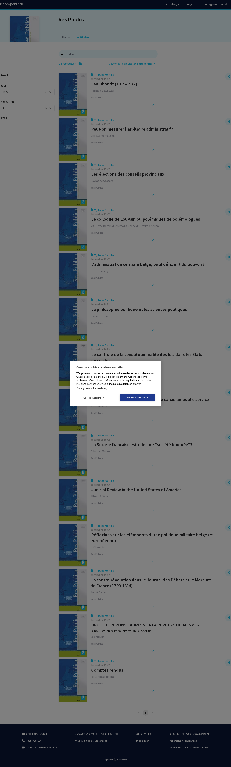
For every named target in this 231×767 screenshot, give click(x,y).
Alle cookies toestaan (137, 398)
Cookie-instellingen (93, 398)
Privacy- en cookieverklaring (91, 388)
